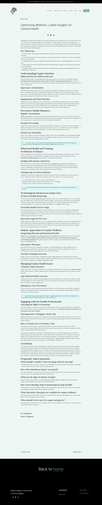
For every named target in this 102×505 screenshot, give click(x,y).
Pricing (65, 10)
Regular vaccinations (26, 116)
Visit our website (60, 338)
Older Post (76, 452)
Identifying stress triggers (58, 163)
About (71, 10)
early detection (61, 318)
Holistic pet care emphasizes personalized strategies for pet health (39, 236)
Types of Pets (57, 10)
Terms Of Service (84, 493)
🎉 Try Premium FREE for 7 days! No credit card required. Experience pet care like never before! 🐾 (51, 1)
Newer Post (26, 452)
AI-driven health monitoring (38, 198)
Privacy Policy (83, 490)
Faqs (75, 10)
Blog (80, 10)
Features (49, 10)
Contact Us (62, 494)
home (58, 469)
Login (86, 10)
